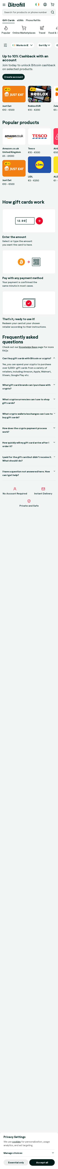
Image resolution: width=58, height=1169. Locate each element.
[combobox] (26, 12)
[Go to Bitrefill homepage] (16, 5)
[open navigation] (4, 5)
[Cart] (53, 4)
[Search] (52, 12)
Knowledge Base (28, 346)
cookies (16, 1141)
